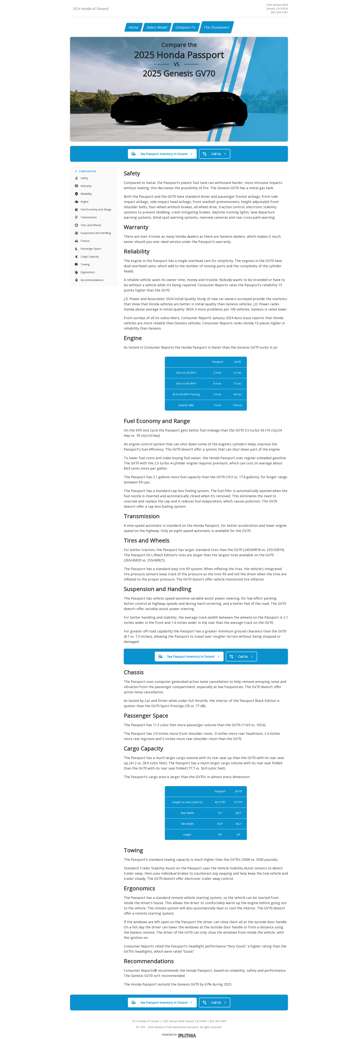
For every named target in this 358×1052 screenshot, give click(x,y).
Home (133, 27)
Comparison (87, 171)
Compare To (185, 27)
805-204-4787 (279, 12)
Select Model (157, 27)
